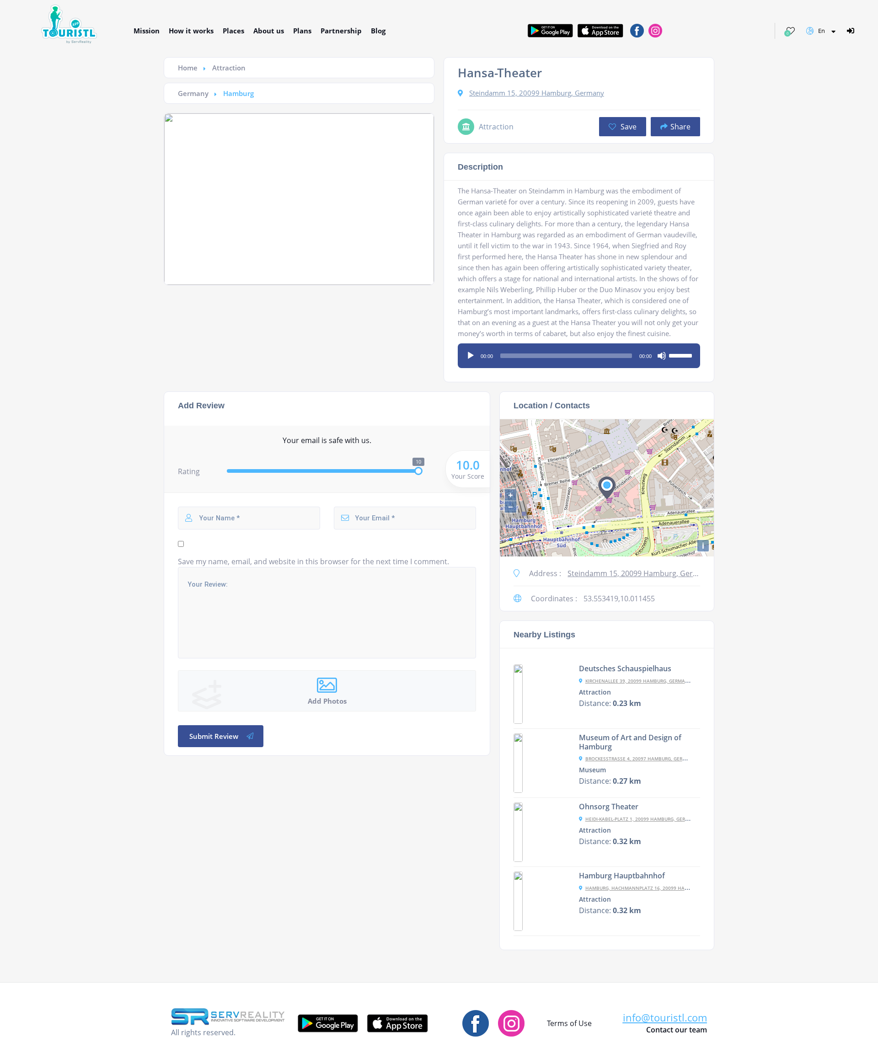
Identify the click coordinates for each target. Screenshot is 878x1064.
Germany (193, 93)
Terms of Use (569, 1023)
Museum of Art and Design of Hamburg (630, 742)
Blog (378, 30)
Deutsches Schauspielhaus (625, 668)
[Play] (470, 355)
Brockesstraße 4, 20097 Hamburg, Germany (640, 758)
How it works (191, 30)
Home (188, 67)
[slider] (682, 355)
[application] (579, 352)
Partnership (341, 30)
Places (233, 30)
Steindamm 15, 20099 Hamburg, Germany (536, 92)
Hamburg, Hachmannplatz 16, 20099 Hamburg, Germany (655, 888)
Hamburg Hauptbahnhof (622, 876)
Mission (147, 30)
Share (680, 127)
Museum (592, 770)
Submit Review (213, 736)
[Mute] (661, 355)
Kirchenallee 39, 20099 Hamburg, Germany (638, 681)
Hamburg (238, 93)
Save (628, 127)
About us (268, 30)
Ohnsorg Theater (608, 807)
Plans (302, 30)
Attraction (229, 67)
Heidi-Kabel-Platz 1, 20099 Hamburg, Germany (642, 819)
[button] (665, 1017)
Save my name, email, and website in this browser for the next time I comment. (313, 561)
